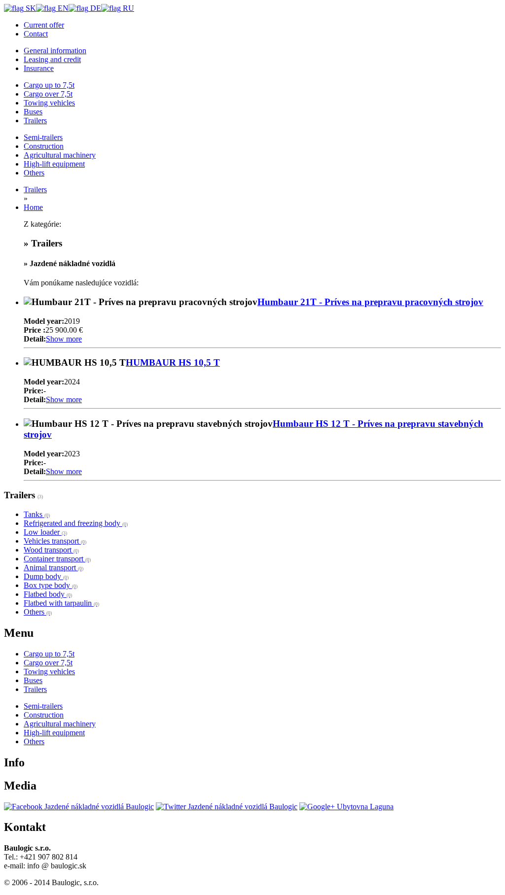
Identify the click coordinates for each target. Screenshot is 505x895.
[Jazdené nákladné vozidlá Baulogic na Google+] (346, 806)
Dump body (46, 576)
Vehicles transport (55, 541)
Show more (64, 339)
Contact (36, 34)
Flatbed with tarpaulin (61, 603)
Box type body (50, 585)
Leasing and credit (52, 59)
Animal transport (53, 567)
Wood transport (51, 550)
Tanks (37, 514)
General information (55, 50)
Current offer (44, 25)
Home (33, 207)
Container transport (57, 558)
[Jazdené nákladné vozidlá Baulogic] (79, 806)
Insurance (39, 68)
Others (38, 612)
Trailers (35, 189)
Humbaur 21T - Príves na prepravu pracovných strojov (370, 302)
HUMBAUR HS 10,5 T (173, 362)
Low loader (45, 532)
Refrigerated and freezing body (76, 523)
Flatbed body (48, 594)
